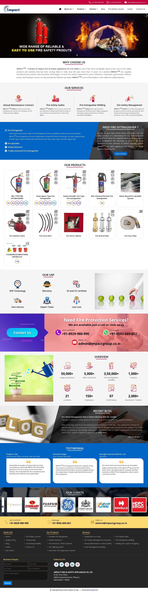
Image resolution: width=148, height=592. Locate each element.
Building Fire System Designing (126, 543)
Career (130, 9)
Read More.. (102, 432)
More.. (17, 113)
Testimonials (30, 540)
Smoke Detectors (54, 540)
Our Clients (8, 550)
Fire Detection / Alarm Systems (59, 543)
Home (6, 536)
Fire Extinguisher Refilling (123, 540)
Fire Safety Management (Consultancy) (97, 540)
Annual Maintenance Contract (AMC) (97, 543)
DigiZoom (94, 590)
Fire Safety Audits (121, 536)
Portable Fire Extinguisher (57, 536)
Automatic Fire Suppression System (60, 550)
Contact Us (140, 9)
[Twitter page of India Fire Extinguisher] (61, 564)
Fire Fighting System (55, 547)
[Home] (11, 9)
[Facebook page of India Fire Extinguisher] (56, 564)
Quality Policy (9, 540)
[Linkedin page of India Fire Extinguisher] (72, 564)
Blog (103, 9)
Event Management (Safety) (93, 547)
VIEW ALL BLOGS (135, 437)
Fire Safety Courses (116, 9)
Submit (7, 583)
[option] (29, 469)
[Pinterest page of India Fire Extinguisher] (77, 564)
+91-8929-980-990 (96, 2)
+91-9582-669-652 (115, 2)
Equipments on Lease (91, 536)
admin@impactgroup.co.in (134, 2)
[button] (7, 469)
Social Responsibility (32, 543)
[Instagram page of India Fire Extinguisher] (67, 564)
